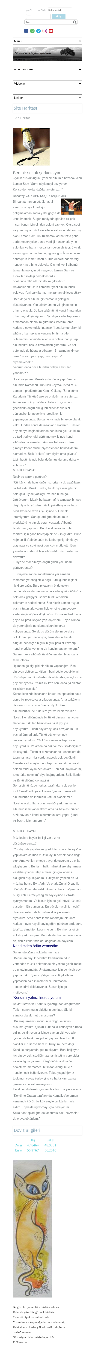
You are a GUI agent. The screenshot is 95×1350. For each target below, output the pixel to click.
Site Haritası (22, 118)
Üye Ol (28, 10)
